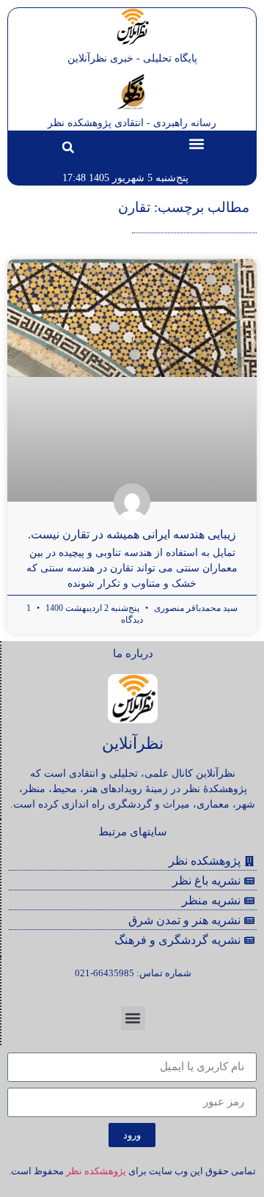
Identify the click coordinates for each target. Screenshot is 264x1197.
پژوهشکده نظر (96, 1170)
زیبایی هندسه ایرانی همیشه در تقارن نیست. (132, 534)
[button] (196, 143)
